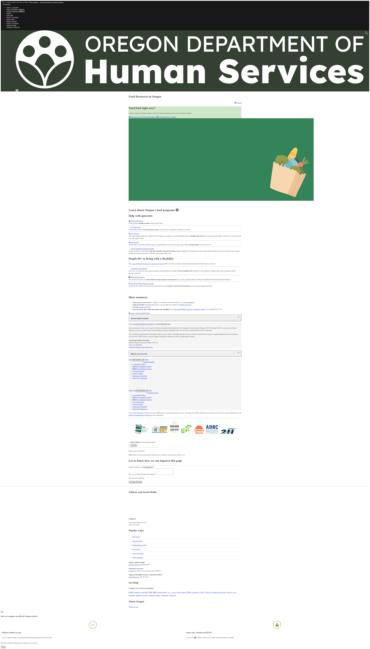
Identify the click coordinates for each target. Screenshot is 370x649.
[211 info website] (228, 434)
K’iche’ (202, 592)
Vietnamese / (13, 27)
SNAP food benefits (136, 221)
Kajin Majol (221, 592)
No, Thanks (132, 482)
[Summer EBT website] (159, 434)
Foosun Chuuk (161, 592)
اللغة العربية (144, 592)
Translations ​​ (138, 359)
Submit (139, 482)
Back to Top (134, 607)
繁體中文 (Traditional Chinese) (142, 369)
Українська (164, 595)
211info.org (190, 302)
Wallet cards (132, 390)
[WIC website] (186, 434)
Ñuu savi (229, 592)
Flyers (130, 359)
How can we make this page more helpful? (142, 474)
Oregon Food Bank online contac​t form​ (141, 347)
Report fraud (136, 549)
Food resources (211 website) (167, 117)
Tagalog (157, 595)
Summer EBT (134, 242)
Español (238, 103)
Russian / (12, 21)
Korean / (10, 19)
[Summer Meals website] (199, 434)
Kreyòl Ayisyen (181, 592)
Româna (138, 595)
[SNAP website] (141, 434)
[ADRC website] (212, 434)
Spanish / (11, 25)
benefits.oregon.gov (185, 305)
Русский (144, 595)
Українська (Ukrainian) (139, 376)
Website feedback (137, 557)
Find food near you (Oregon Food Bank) (142, 117)
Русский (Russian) (138, 371)
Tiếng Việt (172, 595)
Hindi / (10, 15)
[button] (6, 4)
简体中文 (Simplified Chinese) (142, 366)
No (135, 445)
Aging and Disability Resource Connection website (189, 309)
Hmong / (12, 17)
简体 (150, 592)
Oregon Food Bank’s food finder (144, 324)
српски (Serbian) (137, 373)
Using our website (138, 553)
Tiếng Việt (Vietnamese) (139, 378)
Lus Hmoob (194, 592)
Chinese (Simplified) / (15, 9)
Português (132, 595)
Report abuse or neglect (139, 545)
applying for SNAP (144, 307)
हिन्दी (188, 592)
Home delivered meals (138, 277)
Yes (132, 445)
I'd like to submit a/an (135, 467)
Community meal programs (138, 268)
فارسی (173, 592)
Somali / (12, 23)
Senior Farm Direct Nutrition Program (142, 283)
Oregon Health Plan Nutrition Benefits (142, 249)
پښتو (234, 592)
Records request (137, 541)
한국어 (207, 592)
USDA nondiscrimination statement (139, 415)
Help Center (136, 537)
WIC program (134, 234)
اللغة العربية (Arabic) (139, 364)
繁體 (154, 592)
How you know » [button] (34, 2)
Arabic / (12, 7)
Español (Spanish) (149, 362)
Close (3, 647)
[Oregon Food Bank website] (174, 434)
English (9, 13)
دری (168, 592)
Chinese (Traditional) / (16, 11)
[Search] (366, 33)
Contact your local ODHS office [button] (140, 313)
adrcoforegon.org (134, 577)
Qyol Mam (214, 592)
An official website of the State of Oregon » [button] (52, 2)
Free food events (135, 227)
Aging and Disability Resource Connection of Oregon (147, 264)
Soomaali (151, 595)
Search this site (45, 96)
